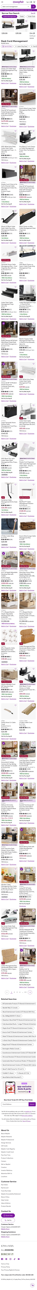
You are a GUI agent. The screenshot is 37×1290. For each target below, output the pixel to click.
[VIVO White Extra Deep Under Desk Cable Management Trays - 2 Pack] (9, 137)
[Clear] (28, 7)
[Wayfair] (18, 2)
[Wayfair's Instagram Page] (10, 1259)
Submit (32, 1104)
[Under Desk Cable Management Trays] (9, 293)
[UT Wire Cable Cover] (27, 711)
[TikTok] (15, 1259)
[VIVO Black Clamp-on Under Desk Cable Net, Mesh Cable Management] (22, 25)
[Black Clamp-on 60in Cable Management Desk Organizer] (27, 217)
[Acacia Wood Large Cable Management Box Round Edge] (27, 97)
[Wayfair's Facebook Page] (2, 1259)
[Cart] (34, 2)
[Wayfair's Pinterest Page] (6, 1259)
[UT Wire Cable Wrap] (9, 526)
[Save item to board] (12, 21)
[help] (32, 1285)
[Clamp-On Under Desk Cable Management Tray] (8, 25)
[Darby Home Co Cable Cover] (9, 711)
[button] (12, 21)
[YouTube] (19, 1259)
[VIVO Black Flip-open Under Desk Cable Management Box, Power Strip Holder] (9, 449)
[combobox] (14, 7)
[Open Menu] (2, 2)
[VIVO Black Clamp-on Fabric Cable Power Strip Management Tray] (27, 253)
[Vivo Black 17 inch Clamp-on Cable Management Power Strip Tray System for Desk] (27, 137)
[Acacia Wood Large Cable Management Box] (27, 526)
